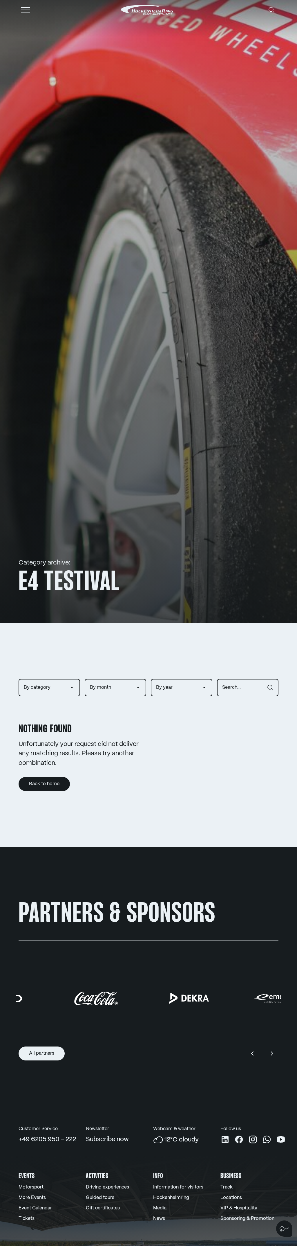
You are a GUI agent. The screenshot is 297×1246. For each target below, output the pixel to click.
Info (158, 1176)
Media (159, 1208)
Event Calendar (35, 1208)
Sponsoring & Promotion (247, 1218)
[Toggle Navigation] (25, 10)
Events (27, 1176)
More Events (32, 1197)
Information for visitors (178, 1187)
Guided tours (100, 1197)
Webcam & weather (174, 1129)
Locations (231, 1197)
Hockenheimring (171, 1197)
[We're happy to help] (284, 1228)
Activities (97, 1176)
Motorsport (31, 1187)
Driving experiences (107, 1187)
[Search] (271, 10)
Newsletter (97, 1129)
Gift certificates (103, 1208)
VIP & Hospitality (238, 1208)
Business (230, 1176)
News (159, 1218)
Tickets (27, 1218)
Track (226, 1187)
